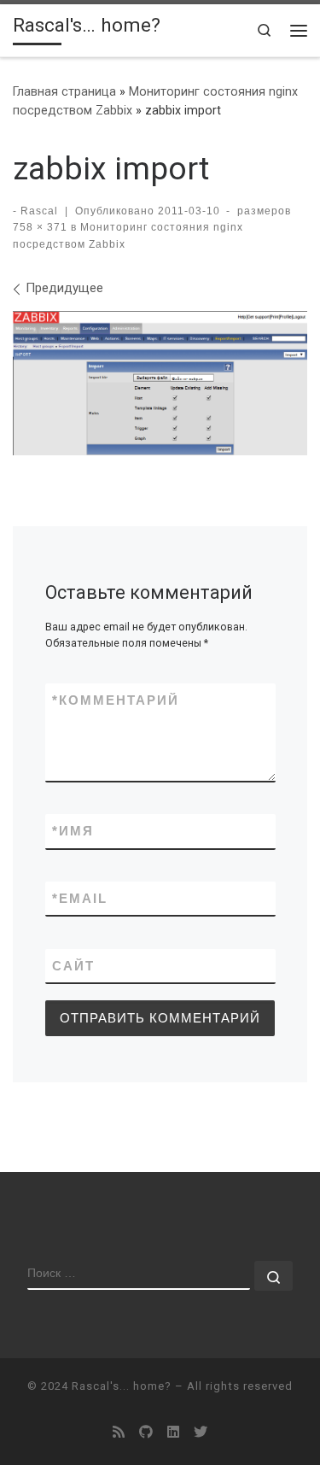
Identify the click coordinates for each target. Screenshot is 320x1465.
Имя (73, 830)
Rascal (39, 211)
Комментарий (115, 700)
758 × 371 (40, 227)
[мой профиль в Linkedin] (173, 1432)
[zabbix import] (160, 383)
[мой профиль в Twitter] (200, 1432)
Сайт (73, 965)
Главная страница (64, 91)
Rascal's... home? (122, 1386)
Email (80, 898)
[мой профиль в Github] (146, 1432)
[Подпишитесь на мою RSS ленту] (119, 1432)
